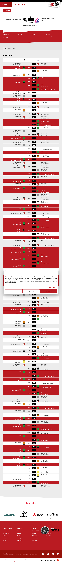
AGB (54, 560)
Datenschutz (49, 560)
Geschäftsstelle (6, 530)
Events (18, 535)
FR (46, 1)
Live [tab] (5, 48)
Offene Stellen (6, 538)
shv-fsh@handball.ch (15, 561)
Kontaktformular (6, 533)
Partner (4, 535)
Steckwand (19, 543)
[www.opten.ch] (58, 561)
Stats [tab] (9, 48)
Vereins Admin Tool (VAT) (37, 530)
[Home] (2, 1)
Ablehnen (13, 291)
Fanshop (19, 538)
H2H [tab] (14, 48)
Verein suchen (35, 538)
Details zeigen (52, 287)
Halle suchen (34, 535)
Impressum (43, 560)
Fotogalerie (48, 535)
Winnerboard (34, 540)
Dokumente (34, 533)
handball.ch (6, 4)
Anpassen (30, 291)
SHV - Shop (19, 540)
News (47, 538)
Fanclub (19, 533)
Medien (4, 540)
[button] (15, 4)
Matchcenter (21, 4)
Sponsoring (19, 530)
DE (44, 1)
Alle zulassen (49, 291)
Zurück (7, 10)
